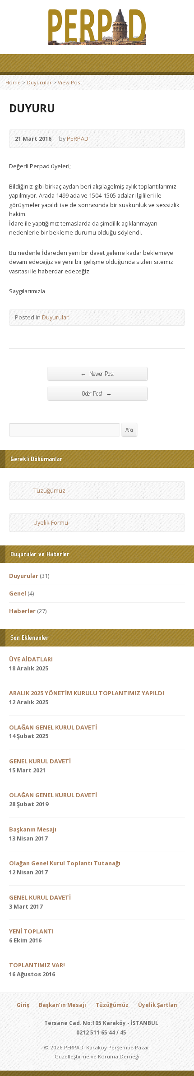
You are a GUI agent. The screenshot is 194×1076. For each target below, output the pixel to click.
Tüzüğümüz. (50, 490)
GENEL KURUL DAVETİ (40, 761)
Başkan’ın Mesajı (62, 1005)
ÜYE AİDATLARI (31, 659)
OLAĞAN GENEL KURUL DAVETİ (53, 727)
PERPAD (77, 138)
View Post (70, 82)
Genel (17, 593)
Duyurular (39, 82)
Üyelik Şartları (158, 1005)
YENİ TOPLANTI (31, 931)
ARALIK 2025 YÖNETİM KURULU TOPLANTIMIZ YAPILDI (86, 693)
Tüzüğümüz (112, 1005)
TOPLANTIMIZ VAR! (37, 965)
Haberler (22, 611)
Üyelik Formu (50, 522)
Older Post (97, 393)
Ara (129, 429)
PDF (24, 490)
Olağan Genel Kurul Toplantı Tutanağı (64, 863)
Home (13, 82)
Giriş (23, 1005)
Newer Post (97, 373)
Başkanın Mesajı (32, 829)
